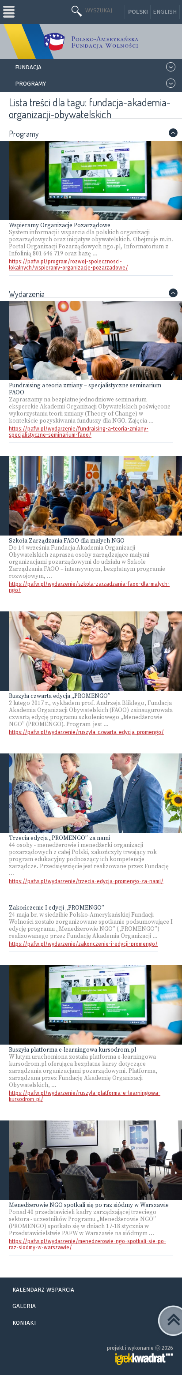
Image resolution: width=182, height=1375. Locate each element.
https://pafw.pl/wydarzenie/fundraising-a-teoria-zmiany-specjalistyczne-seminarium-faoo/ (78, 432)
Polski (138, 11)
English (165, 11)
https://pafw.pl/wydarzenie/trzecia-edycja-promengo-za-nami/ (86, 881)
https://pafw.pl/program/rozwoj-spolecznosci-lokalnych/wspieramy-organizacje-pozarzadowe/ (68, 265)
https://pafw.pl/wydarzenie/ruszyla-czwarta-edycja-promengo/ (86, 732)
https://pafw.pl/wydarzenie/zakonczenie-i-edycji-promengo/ (83, 944)
